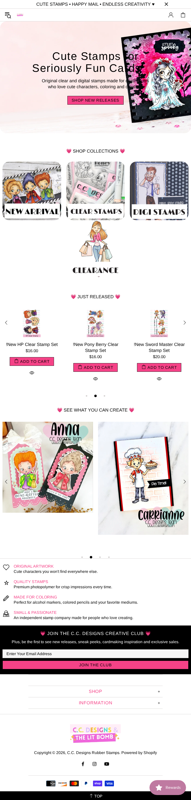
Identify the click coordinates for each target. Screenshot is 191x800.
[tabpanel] (35, 350)
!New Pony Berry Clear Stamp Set (35, 347)
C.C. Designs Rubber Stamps (20, 14)
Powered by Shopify (139, 753)
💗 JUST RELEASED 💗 (95, 296)
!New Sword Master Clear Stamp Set (99, 347)
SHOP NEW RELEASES (96, 100)
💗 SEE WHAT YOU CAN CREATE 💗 (95, 410)
